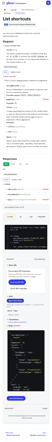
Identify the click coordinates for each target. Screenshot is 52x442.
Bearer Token (12, 311)
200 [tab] (6, 164)
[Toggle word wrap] (40, 227)
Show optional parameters (18, 322)
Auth (11, 296)
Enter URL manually (19, 288)
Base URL (13, 265)
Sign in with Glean (15, 301)
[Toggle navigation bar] (3, 3)
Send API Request (16, 398)
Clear (44, 408)
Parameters (14, 319)
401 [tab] (20, 164)
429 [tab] (27, 164)
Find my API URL (17, 282)
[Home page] (5, 9)
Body (14, 326)
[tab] (5, 72)
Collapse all (39, 259)
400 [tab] (13, 164)
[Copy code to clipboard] (44, 227)
